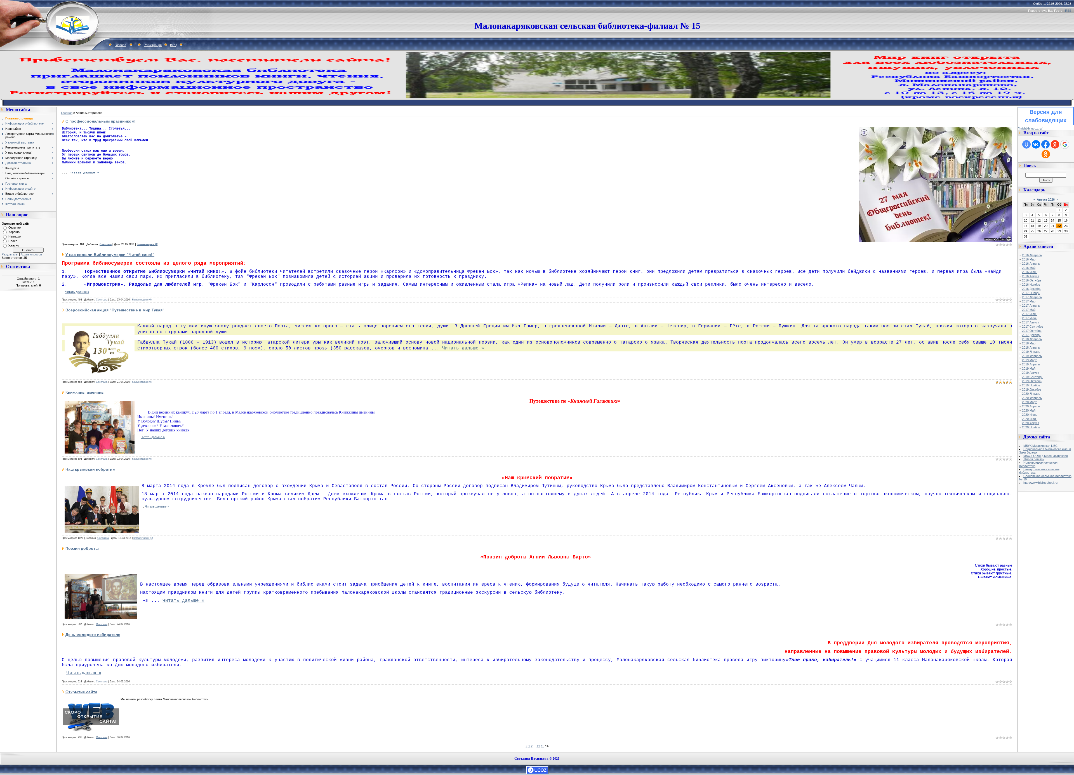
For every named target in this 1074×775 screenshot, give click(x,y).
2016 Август (1030, 276)
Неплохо (14, 236)
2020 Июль (1029, 419)
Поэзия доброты (82, 548)
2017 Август (1030, 322)
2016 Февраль (1032, 255)
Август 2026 (1046, 199)
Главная (120, 45)
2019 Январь (1031, 351)
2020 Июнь (1029, 414)
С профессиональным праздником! (100, 121)
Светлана (106, 244)
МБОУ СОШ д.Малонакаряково (1045, 455)
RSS (1068, 10)
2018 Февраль (1032, 339)
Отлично (14, 227)
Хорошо (14, 232)
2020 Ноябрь (1031, 427)
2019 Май (1028, 368)
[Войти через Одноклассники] (1046, 154)
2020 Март (1029, 402)
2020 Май (1028, 410)
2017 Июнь (1029, 314)
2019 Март (1029, 360)
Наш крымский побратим (90, 469)
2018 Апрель (1031, 347)
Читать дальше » (84, 172)
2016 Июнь (1029, 272)
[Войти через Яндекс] (1055, 144)
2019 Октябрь (1032, 381)
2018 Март (1029, 343)
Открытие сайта (81, 692)
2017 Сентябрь (1032, 326)
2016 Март (1029, 259)
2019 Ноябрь (1031, 385)
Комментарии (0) (147, 244)
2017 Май (1028, 309)
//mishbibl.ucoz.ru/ (1030, 128)
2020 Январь (1031, 393)
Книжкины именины (85, 392)
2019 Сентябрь (1032, 377)
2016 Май (1028, 267)
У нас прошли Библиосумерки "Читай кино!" (109, 254)
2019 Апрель (1031, 364)
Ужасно (13, 245)
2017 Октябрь (1032, 330)
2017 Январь (1031, 293)
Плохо (12, 241)
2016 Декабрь (1031, 288)
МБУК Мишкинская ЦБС (1040, 445)
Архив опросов (31, 254)
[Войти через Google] (1064, 144)
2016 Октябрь (1032, 280)
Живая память (1033, 459)
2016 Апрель (1031, 263)
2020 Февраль (1032, 398)
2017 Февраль (1032, 297)
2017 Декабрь (1031, 335)
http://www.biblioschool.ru (1040, 482)
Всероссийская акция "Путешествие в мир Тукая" (114, 310)
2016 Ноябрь (1031, 284)
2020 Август (1030, 423)
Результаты (10, 254)
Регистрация (153, 45)
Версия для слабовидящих (1045, 116)
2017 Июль (1029, 318)
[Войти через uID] (1026, 144)
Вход (173, 45)
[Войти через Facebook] (1045, 144)
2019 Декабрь (1031, 389)
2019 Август (1030, 372)
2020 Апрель (1031, 406)
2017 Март (1029, 301)
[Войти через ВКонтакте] (1036, 144)
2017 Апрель (1031, 305)
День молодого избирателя (92, 634)
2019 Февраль (1032, 356)
